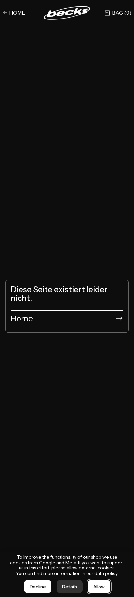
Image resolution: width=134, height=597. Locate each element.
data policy (105, 573)
